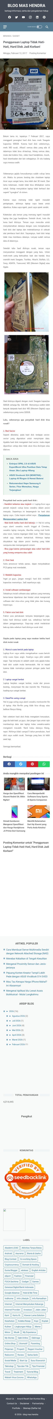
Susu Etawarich (38, 1360)
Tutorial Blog (32, 1372)
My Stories (9, 1338)
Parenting (35, 1343)
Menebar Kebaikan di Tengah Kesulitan (26, 958)
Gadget (25, 1281)
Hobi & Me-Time (30, 1293)
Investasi (28, 1310)
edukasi (24, 1270)
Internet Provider (12, 1310)
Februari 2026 (18, 1044)
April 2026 (16, 1035)
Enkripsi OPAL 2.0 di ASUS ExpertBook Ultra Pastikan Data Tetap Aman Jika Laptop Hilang (28, 466)
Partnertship (38, 1403)
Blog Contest (10, 1259)
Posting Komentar (37, 53)
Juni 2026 (16, 1025)
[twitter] (16, 17)
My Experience (29, 1332)
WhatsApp (32, 1377)
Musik (16, 1332)
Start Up (23, 1360)
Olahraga (36, 1338)
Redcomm (9, 1355)
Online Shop (10, 1343)
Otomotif (23, 1343)
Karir (7, 1315)
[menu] (5, 26)
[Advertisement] (25, 1069)
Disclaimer (24, 1403)
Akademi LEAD (11, 1248)
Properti (20, 1349)
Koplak (45, 1321)
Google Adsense (12, 1293)
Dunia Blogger (11, 1270)
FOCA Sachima (11, 1281)
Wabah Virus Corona (14, 1377)
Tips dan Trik (22, 1366)
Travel (7, 1372)
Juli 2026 (16, 1021)
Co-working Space (28, 1259)
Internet (8, 1304)
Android (8, 1253)
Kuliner (8, 1326)
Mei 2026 (16, 1030)
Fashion (18, 1276)
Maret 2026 (17, 1039)
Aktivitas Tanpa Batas (32, 1248)
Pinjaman (9, 1349)
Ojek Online (23, 1338)
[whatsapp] (44, 764)
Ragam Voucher (35, 1349)
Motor (7, 1332)
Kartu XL (17, 1315)
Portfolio (16, 1408)
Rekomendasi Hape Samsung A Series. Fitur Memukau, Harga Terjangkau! (24, 486)
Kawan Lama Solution (34, 1315)
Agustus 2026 (18, 1016)
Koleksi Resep (24, 1321)
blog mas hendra (26, 5)
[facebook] (9, 17)
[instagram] (30, 17)
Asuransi (19, 1253)
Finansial (29, 1276)
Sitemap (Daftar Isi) (32, 1408)
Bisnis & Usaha (34, 1253)
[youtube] (23, 17)
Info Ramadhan (39, 1298)
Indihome (9, 1298)
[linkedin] (37, 17)
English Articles (38, 1270)
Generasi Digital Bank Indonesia (19, 1287)
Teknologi (9, 1366)
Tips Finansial (38, 1366)
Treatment (18, 1372)
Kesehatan (10, 1321)
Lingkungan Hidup (23, 1326)
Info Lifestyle (23, 1298)
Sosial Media (10, 1360)
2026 (11, 1011)
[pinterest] (44, 17)
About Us (10, 1399)
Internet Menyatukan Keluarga (29, 1304)
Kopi (36, 1321)
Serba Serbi (33, 1355)
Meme (37, 1326)
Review (21, 1355)
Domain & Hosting (30, 1264)
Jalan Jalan (40, 1310)
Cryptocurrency (12, 1264)
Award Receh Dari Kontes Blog (31, 1399)
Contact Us (12, 1403)
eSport (8, 1276)
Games (35, 1281)
